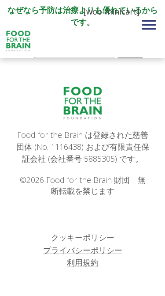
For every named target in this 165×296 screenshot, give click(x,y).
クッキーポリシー (82, 237)
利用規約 (83, 262)
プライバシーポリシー (82, 250)
